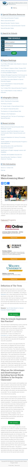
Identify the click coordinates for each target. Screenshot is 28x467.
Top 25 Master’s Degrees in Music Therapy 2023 (13, 68)
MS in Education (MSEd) (16, 274)
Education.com (5, 335)
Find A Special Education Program (10, 18)
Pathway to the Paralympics (8, 114)
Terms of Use (17, 465)
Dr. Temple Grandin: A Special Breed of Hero (12, 106)
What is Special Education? (8, 20)
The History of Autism (6, 103)
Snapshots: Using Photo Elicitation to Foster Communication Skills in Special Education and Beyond (13, 133)
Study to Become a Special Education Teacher (13, 25)
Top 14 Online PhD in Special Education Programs (14, 88)
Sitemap (3, 170)
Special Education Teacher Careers (10, 23)
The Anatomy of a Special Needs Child (11, 111)
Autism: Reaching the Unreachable (10, 101)
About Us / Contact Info (7, 167)
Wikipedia (3, 294)
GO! (14, 53)
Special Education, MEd (15, 233)
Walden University (8, 273)
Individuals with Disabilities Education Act (11, 154)
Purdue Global (6, 251)
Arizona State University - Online (12, 232)
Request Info (14, 237)
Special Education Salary (7, 28)
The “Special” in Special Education (10, 108)
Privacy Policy (11, 465)
